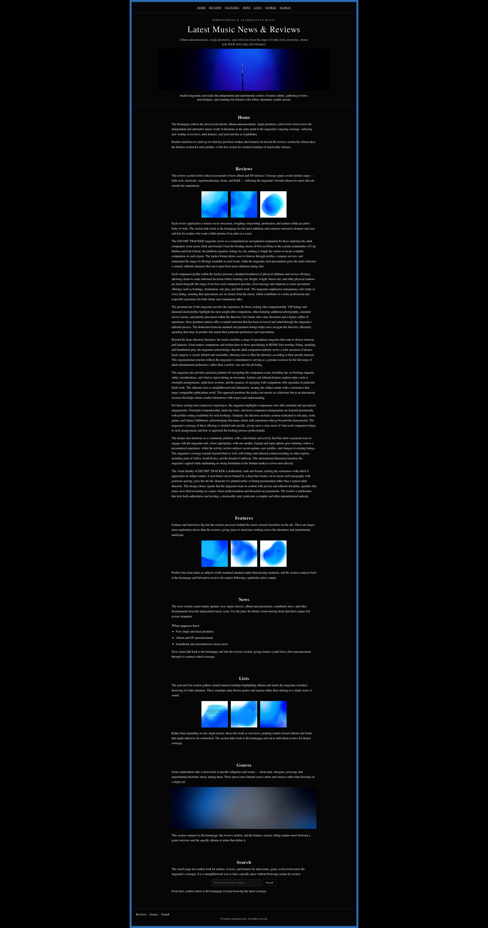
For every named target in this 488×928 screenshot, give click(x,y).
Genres (270, 7)
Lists (258, 7)
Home (201, 7)
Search (285, 7)
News (246, 7)
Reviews (215, 7)
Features (232, 7)
